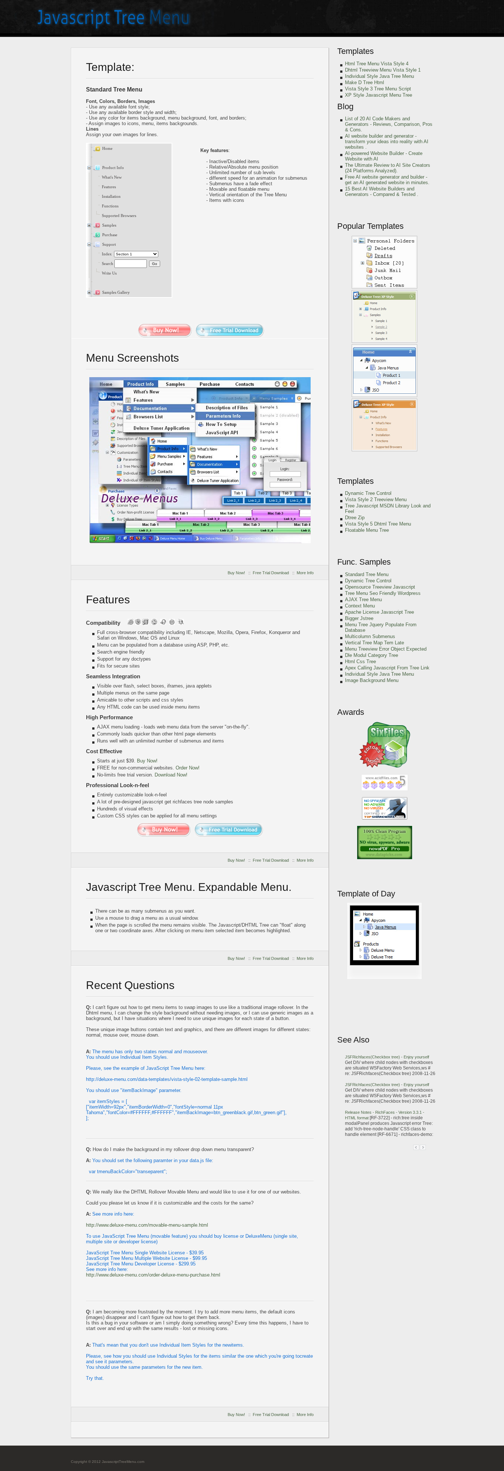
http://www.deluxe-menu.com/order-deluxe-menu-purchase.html (153, 1275)
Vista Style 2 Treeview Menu (376, 499)
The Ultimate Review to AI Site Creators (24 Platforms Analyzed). (387, 167)
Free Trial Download (271, 573)
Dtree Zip (355, 517)
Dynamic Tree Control (368, 493)
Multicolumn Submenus (370, 636)
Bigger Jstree (359, 618)
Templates (355, 51)
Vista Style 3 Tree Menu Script (378, 89)
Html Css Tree (360, 661)
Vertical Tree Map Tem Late (374, 642)
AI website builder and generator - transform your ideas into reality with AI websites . (386, 141)
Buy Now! (236, 573)
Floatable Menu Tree (367, 530)
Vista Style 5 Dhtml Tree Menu (378, 524)
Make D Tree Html (364, 82)
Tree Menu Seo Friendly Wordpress (383, 593)
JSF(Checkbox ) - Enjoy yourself (387, 1057)
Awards (350, 712)
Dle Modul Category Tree (371, 655)
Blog (345, 106)
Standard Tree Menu (367, 574)
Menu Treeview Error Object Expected (386, 649)
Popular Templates (370, 226)
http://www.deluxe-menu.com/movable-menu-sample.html (147, 1225)
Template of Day (366, 893)
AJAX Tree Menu (363, 599)
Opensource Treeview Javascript (380, 587)
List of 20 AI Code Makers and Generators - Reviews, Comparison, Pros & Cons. (388, 124)
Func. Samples (364, 561)
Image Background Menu (371, 680)
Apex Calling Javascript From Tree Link (387, 668)
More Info (305, 573)
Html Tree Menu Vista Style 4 (376, 63)
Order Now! (188, 768)
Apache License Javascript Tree (379, 612)
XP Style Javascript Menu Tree (378, 95)
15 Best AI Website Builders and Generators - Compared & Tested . (381, 191)
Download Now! (171, 775)
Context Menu (360, 606)
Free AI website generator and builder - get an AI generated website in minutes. (387, 179)
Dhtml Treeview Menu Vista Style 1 (383, 70)
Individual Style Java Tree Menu (379, 76)
